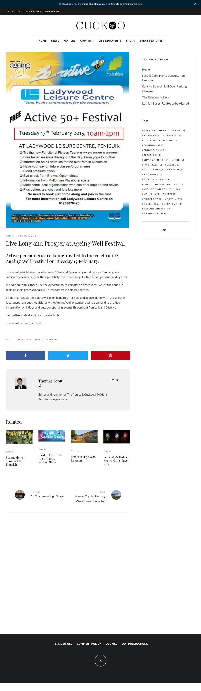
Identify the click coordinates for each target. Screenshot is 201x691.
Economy (154, 145)
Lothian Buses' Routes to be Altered (165, 103)
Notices (69, 40)
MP (148, 194)
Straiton (174, 204)
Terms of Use (62, 643)
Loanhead (154, 184)
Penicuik (52, 340)
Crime (171, 140)
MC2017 (175, 184)
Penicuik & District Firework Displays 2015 (116, 460)
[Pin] (110, 355)
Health (176, 169)
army (179, 130)
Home (42, 40)
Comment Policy (89, 643)
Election (153, 155)
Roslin (152, 204)
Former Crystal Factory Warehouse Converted (90, 496)
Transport (155, 213)
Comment (87, 40)
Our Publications (135, 643)
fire (179, 160)
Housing (153, 174)
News (55, 40)
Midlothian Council (29, 340)
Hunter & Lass (156, 179)
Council (152, 140)
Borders (152, 135)
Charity (173, 135)
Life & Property (110, 40)
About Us (13, 11)
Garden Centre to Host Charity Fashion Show (50, 458)
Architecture (156, 130)
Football (153, 165)
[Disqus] (68, 570)
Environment (157, 160)
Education (155, 150)
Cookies (111, 643)
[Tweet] (68, 355)
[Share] (25, 355)
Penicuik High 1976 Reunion (83, 458)
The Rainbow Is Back (155, 97)
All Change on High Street (47, 494)
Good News (154, 169)
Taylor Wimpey (158, 209)
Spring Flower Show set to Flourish (15, 461)
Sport (130, 40)
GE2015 (173, 165)
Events (10, 235)
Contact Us (51, 11)
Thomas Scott (50, 380)
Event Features (151, 40)
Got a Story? (32, 11)
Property (153, 199)
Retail (174, 199)
